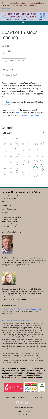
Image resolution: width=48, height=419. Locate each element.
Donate (32, 19)
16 (42, 156)
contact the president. (30, 115)
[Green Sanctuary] (42, 387)
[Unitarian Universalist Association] (14, 387)
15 (35, 156)
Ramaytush (6, 370)
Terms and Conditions (24, 408)
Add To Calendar (15, 60)
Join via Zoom (7, 102)
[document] (24, 104)
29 (17, 144)
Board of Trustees (12, 75)
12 (17, 156)
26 (17, 168)
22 (35, 162)
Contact (40, 19)
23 (42, 162)
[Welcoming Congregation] (31, 387)
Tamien (36, 368)
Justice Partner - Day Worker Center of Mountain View (21, 309)
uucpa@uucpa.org (9, 209)
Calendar (8, 19)
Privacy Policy (24, 411)
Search (25, 19)
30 (42, 168)
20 (23, 162)
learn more (6, 8)
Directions (17, 19)
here (18, 112)
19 (17, 162)
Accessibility (24, 414)
